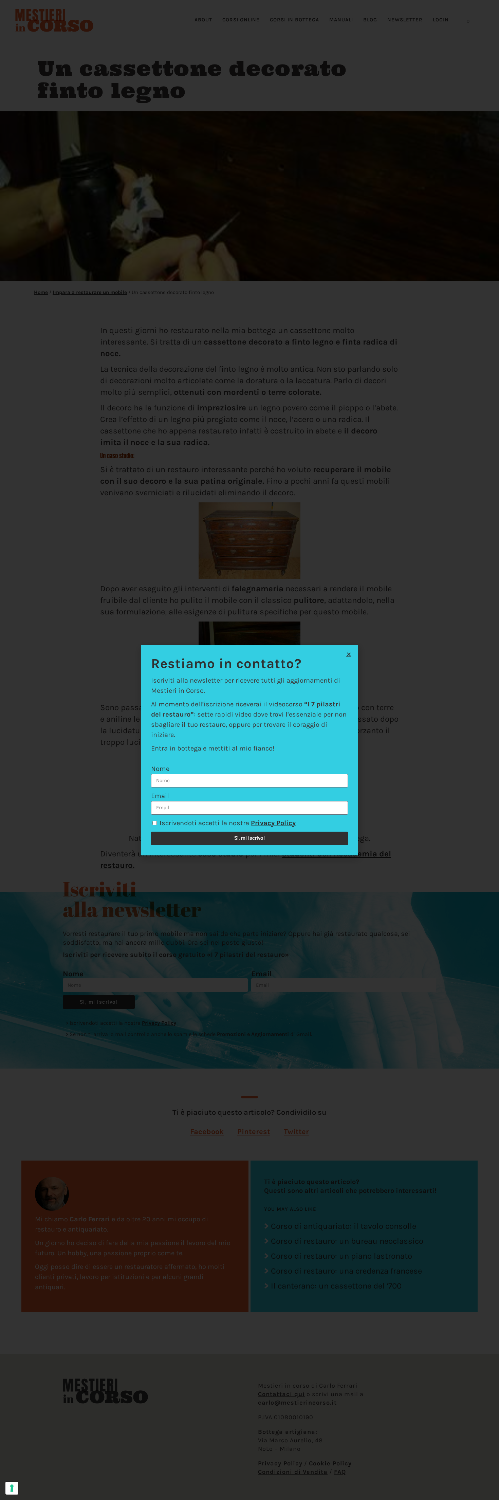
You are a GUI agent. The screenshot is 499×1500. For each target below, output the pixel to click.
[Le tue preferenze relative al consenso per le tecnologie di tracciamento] (11, 1488)
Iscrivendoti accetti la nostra (228, 823)
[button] (348, 654)
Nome (160, 769)
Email (160, 796)
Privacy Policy (273, 823)
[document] (249, 750)
